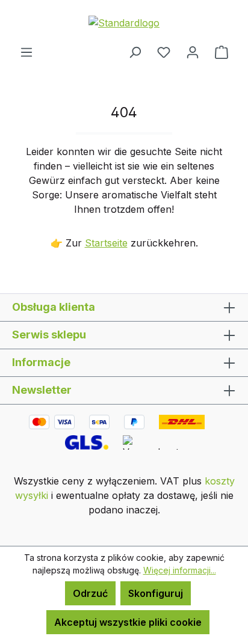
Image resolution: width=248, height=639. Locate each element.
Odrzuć (90, 593)
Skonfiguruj (155, 593)
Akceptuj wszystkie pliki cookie (128, 622)
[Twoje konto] (192, 52)
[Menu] (26, 52)
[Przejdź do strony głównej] (124, 22)
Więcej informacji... (179, 570)
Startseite (106, 243)
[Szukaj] (134, 52)
